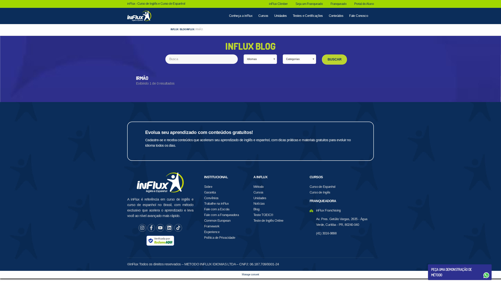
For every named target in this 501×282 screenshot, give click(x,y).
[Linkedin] (169, 227)
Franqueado (338, 3)
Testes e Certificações (308, 16)
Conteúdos (336, 16)
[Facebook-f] (151, 227)
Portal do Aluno (364, 3)
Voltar (440, 266)
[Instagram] (142, 227)
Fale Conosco (358, 16)
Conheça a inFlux (240, 16)
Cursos (263, 16)
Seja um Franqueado (309, 3)
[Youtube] (160, 227)
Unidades (280, 16)
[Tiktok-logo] (178, 227)
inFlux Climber (278, 3)
